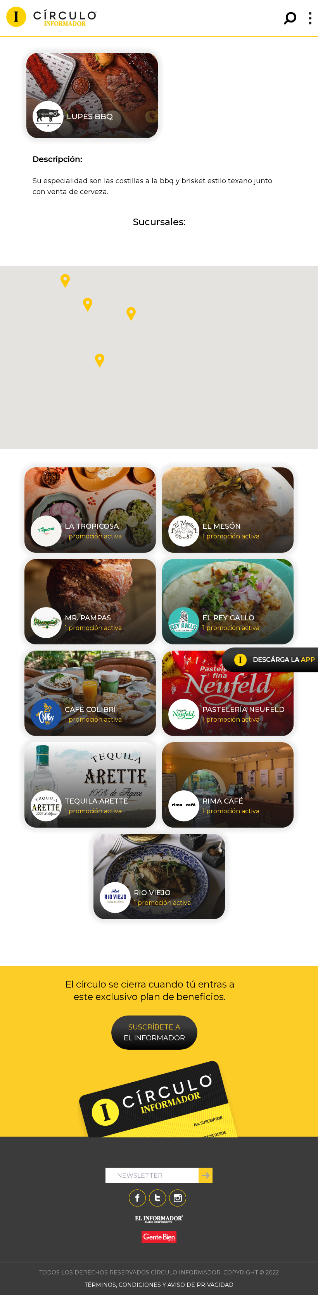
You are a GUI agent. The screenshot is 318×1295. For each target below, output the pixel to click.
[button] (131, 314)
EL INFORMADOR (154, 1032)
